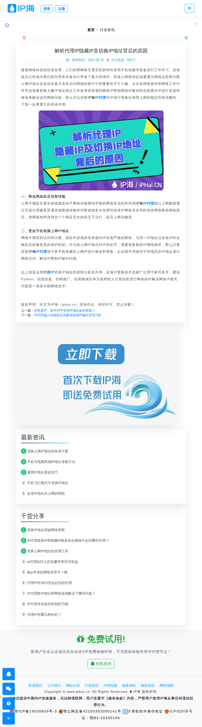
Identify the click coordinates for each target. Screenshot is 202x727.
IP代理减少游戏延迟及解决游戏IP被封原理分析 (67, 315)
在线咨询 (103, 664)
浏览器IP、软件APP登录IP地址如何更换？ (64, 310)
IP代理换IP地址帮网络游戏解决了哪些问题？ (59, 593)
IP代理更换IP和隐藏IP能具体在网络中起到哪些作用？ (66, 540)
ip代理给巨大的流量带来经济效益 (50, 562)
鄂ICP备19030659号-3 (35, 711)
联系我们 (35, 685)
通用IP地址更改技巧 (40, 472)
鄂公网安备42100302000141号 (92, 711)
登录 (46, 9)
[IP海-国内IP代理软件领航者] (23, 8)
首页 (91, 30)
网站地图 (166, 685)
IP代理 (100, 97)
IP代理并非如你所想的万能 (45, 604)
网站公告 (73, 685)
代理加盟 (110, 685)
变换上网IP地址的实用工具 (45, 551)
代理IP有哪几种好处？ (42, 614)
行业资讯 (107, 30)
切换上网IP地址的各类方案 (45, 451)
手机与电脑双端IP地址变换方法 (49, 462)
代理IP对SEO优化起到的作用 (47, 583)
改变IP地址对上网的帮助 (44, 493)
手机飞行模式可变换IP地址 (45, 483)
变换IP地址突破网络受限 (44, 530)
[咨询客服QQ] (8, 674)
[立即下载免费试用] (96, 377)
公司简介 (54, 685)
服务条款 (129, 685)
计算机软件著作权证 (145, 711)
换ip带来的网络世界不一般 (45, 572)
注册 (61, 9)
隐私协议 (148, 685)
